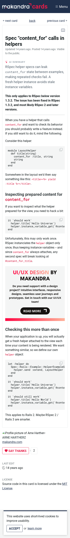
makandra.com (12, 442)
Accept (14, 528)
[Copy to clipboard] (61, 149)
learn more (35, 528)
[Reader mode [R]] (63, 30)
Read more (32, 311)
